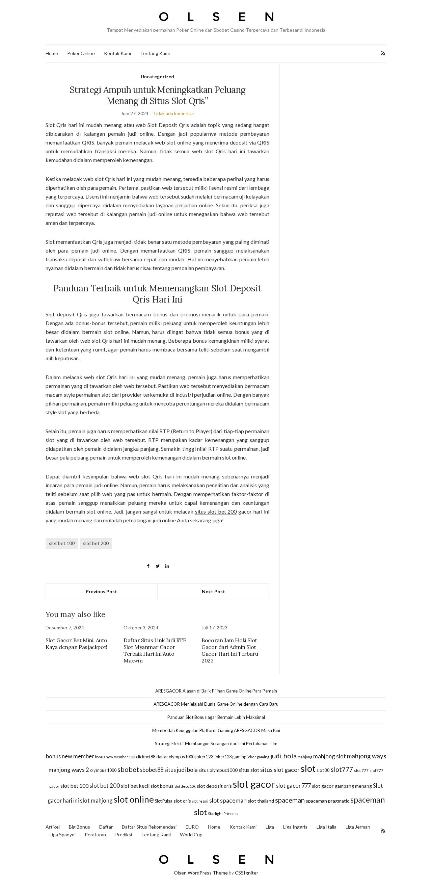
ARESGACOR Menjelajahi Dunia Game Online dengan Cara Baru (216, 704)
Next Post (213, 591)
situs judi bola (181, 769)
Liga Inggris (295, 827)
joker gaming (258, 757)
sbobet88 (151, 769)
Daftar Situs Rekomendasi (149, 827)
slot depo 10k (185, 786)
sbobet (128, 769)
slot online (134, 799)
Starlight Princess (223, 813)
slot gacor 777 (293, 785)
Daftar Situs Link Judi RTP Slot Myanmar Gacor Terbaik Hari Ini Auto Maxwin (155, 650)
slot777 (342, 769)
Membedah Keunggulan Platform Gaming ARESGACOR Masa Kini (216, 730)
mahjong (305, 757)
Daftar (106, 827)
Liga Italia (326, 827)
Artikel (53, 827)
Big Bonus (79, 827)
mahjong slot (329, 756)
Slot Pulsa (163, 801)
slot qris (182, 801)
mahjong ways (366, 756)
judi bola (283, 756)
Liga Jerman (358, 827)
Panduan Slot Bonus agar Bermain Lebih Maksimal (216, 717)
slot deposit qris (214, 786)
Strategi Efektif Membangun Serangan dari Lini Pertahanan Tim (216, 743)
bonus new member (70, 756)
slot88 (323, 770)
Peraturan (95, 834)
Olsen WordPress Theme (201, 873)
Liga (270, 827)
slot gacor (254, 784)
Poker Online (81, 53)
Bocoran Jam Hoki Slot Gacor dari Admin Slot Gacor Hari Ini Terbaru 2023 (229, 650)
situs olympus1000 (218, 770)
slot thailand (261, 801)
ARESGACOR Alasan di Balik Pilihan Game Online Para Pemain (216, 691)
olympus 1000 (103, 770)
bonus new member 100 (115, 757)
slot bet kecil (135, 786)
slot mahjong (96, 800)
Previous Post (101, 591)
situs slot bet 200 (216, 511)
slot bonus (162, 786)
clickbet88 (145, 756)
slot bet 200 (96, 543)
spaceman (290, 800)
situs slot (249, 770)
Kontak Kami (117, 53)
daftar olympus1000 (175, 756)
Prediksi (123, 834)
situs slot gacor (280, 769)
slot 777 (361, 770)
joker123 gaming (230, 756)
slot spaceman (228, 800)
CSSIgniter (246, 873)
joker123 (204, 756)
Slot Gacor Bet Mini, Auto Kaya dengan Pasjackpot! (76, 643)
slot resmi (200, 801)
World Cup (191, 834)
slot (308, 768)
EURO (192, 827)
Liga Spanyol (63, 834)
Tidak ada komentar (173, 113)
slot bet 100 (62, 543)
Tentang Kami (155, 53)
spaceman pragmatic (327, 801)
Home (52, 53)
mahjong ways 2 (69, 769)
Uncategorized (157, 76)
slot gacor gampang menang (342, 786)
